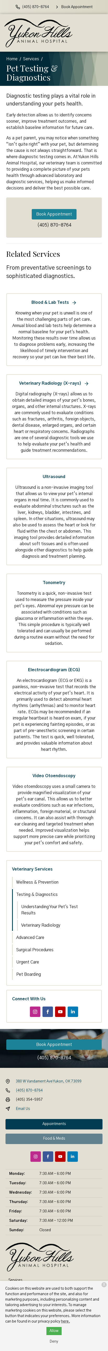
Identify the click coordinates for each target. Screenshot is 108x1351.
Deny (54, 1341)
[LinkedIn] (73, 1012)
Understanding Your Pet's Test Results (49, 910)
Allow (54, 1331)
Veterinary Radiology (40, 925)
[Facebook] (47, 1012)
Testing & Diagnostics (37, 894)
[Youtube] (60, 1012)
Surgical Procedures (34, 950)
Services (31, 59)
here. (65, 1321)
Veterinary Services (32, 869)
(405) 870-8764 (54, 225)
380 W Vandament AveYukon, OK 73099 (49, 1081)
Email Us (23, 1109)
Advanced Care (30, 938)
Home (12, 59)
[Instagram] (35, 1012)
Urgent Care (27, 962)
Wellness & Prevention (37, 882)
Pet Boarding (28, 974)
